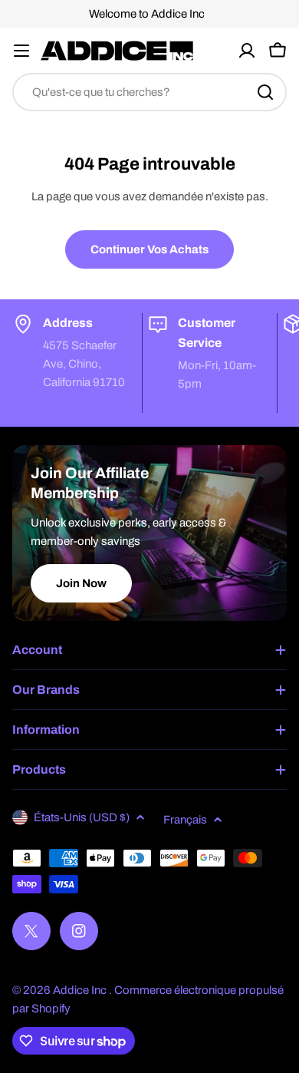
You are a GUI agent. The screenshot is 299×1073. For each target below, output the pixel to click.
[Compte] (247, 50)
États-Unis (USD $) (82, 817)
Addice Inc (81, 990)
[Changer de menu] (21, 50)
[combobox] (149, 92)
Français (185, 820)
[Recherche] (265, 92)
